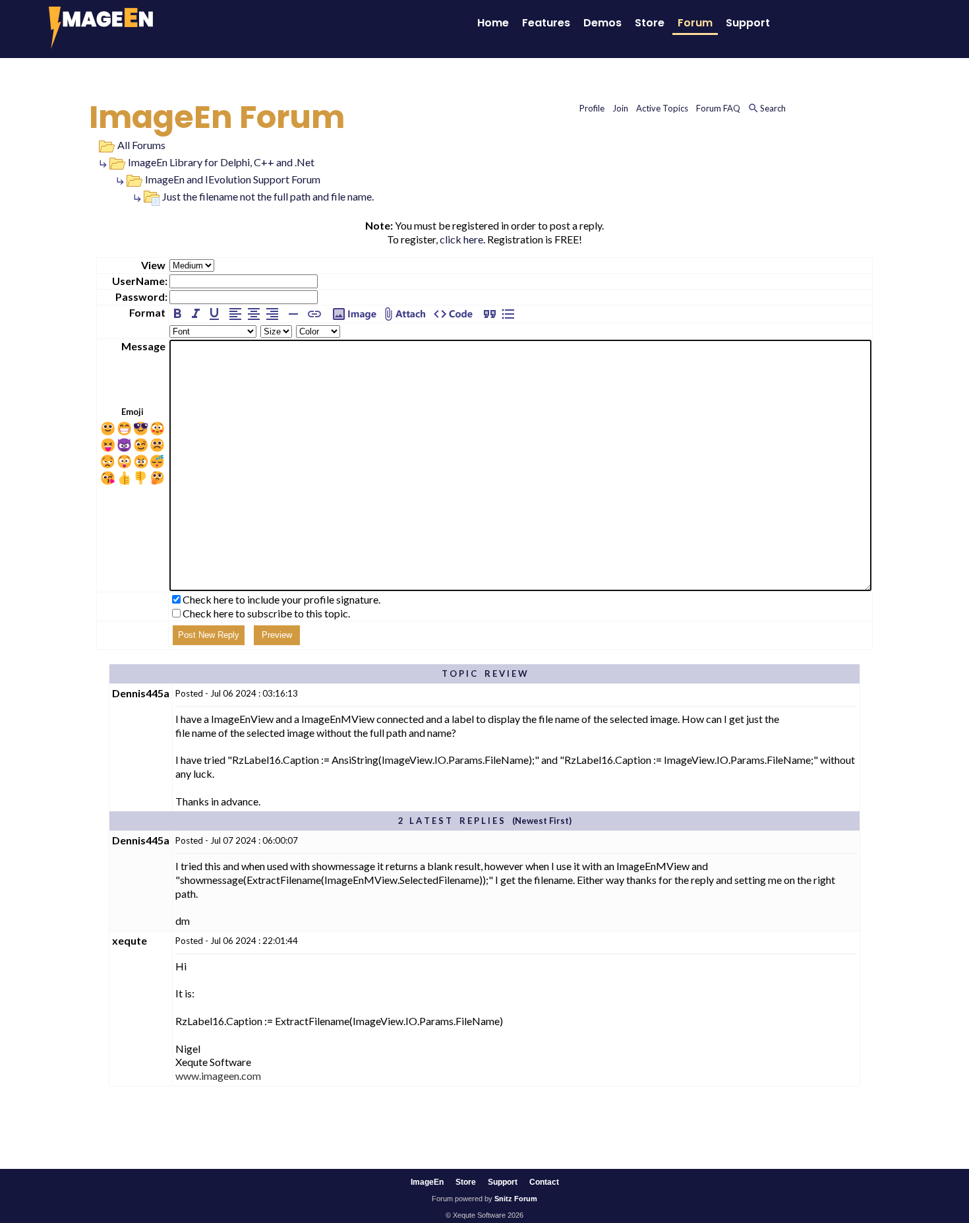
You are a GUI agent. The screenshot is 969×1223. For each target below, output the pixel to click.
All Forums (141, 145)
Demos (602, 22)
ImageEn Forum (217, 117)
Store (649, 22)
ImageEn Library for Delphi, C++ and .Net (221, 162)
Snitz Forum (515, 1199)
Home (493, 22)
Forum (695, 22)
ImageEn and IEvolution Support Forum (232, 179)
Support (748, 22)
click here (461, 239)
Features (546, 22)
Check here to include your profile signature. (281, 599)
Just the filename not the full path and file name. (268, 196)
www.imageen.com (218, 1075)
